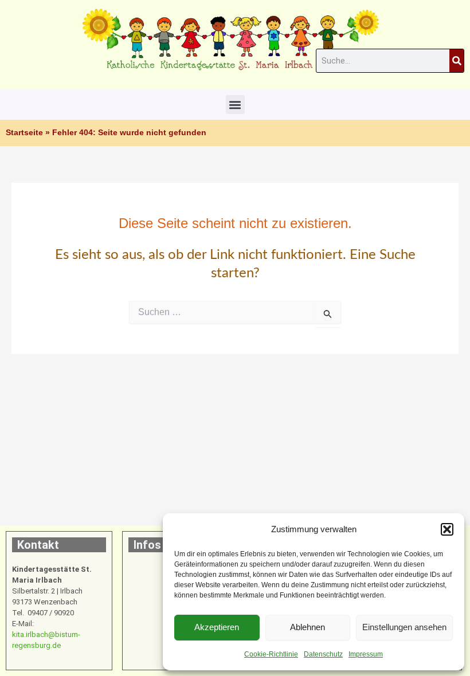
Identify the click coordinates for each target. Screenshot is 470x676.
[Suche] (456, 60)
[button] (447, 529)
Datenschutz (323, 654)
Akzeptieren (216, 627)
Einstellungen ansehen (404, 627)
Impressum (365, 654)
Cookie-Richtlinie (271, 654)
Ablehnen (307, 627)
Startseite (24, 132)
